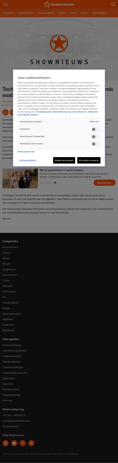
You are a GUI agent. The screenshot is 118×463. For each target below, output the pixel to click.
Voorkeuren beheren (27, 160)
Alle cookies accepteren (89, 160)
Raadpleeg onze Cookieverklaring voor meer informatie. (62, 112)
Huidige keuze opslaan (64, 160)
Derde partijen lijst (26, 151)
